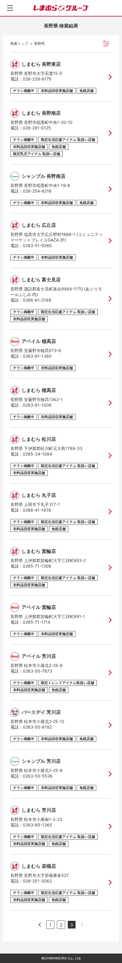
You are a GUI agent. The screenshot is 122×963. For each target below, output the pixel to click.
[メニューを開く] (10, 8)
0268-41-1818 (37, 509)
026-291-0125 (37, 127)
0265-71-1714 (36, 622)
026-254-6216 (37, 190)
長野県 (39, 43)
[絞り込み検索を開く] (106, 43)
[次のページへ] (40, 925)
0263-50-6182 (37, 726)
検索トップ (19, 43)
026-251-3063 (37, 880)
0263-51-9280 (37, 245)
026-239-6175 (37, 78)
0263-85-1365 (37, 824)
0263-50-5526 (37, 775)
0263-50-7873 (37, 670)
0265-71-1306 (37, 565)
